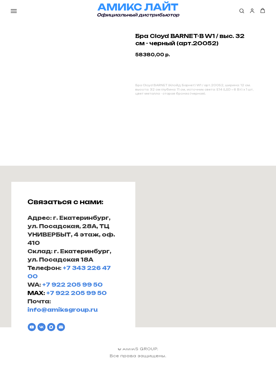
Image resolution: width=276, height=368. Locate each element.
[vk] (41, 327)
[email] (61, 327)
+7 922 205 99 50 (72, 284)
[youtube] (32, 327)
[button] (241, 10)
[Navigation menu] (14, 11)
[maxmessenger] (51, 327)
